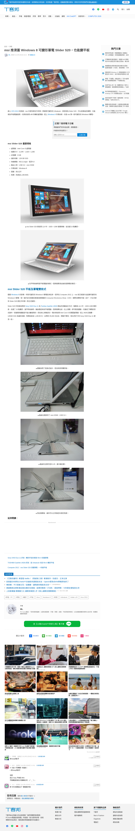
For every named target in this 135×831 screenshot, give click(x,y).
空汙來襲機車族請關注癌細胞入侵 (15, 720)
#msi (38, 597)
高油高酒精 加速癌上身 (12, 693)
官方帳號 (48, 636)
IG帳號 (86, 636)
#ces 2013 (84, 597)
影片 (44, 16)
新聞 (6, 16)
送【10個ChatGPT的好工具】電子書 (48, 624)
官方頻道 (61, 636)
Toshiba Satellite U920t (49, 306)
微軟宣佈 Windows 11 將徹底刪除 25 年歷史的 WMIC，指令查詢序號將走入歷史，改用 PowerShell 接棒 (117, 74)
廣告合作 (58, 815)
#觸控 (24, 597)
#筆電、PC (9, 597)
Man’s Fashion (99, 815)
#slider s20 (73, 597)
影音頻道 (74, 636)
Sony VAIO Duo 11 (32, 306)
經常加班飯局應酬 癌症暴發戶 (46, 693)
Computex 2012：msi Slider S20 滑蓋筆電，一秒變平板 (27, 567)
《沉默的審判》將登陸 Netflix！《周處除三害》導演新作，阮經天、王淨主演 (36, 579)
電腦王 (96, 822)
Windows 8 (52, 114)
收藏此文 (32, 55)
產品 (13, 16)
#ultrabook (64, 597)
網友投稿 (116, 822)
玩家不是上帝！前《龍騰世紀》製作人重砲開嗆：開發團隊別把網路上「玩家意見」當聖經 (117, 87)
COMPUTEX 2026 (94, 16)
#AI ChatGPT (71, 16)
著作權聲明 (78, 815)
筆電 (10, 46)
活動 (49, 16)
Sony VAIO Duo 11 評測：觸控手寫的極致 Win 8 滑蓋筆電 (28, 558)
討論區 (57, 16)
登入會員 (24, 796)
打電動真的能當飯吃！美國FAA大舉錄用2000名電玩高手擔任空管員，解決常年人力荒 (117, 61)
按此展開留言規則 (28, 798)
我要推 (96, 756)
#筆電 (18, 597)
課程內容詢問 (117, 815)
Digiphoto (97, 819)
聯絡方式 (58, 819)
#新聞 (55, 597)
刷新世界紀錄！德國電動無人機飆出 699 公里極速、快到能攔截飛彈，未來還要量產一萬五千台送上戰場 (117, 55)
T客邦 (96, 812)
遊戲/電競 (27, 16)
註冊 (128, 9)
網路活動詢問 (117, 819)
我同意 (126, 2)
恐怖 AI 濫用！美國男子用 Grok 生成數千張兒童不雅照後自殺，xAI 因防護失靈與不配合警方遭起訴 (20, 747)
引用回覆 (40, 756)
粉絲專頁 (36, 636)
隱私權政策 (93, 2)
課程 (63, 16)
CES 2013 (15, 111)
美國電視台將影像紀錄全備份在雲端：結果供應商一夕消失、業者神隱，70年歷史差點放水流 (42, 588)
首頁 (5, 46)
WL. (9, 55)
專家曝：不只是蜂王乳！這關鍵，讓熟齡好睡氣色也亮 (27, 585)
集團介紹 (58, 812)
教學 (39, 16)
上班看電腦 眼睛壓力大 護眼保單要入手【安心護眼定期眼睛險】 (31, 591)
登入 (123, 9)
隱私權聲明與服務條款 (82, 812)
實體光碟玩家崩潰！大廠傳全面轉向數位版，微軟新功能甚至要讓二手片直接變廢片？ (117, 106)
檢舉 (44, 756)
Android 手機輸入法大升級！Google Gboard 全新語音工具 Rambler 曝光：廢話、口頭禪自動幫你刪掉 (117, 112)
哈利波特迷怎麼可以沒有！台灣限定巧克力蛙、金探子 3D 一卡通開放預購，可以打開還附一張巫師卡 (84, 747)
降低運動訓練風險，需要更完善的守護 (48, 746)
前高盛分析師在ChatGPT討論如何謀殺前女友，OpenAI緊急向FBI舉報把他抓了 (37, 582)
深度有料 (81, 16)
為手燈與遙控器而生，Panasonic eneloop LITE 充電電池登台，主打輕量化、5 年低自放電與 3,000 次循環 (117, 93)
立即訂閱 (82, 135)
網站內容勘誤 (117, 812)
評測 (34, 16)
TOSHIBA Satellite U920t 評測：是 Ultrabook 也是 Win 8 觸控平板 (31, 563)
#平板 (31, 597)
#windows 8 (47, 597)
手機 (20, 16)
